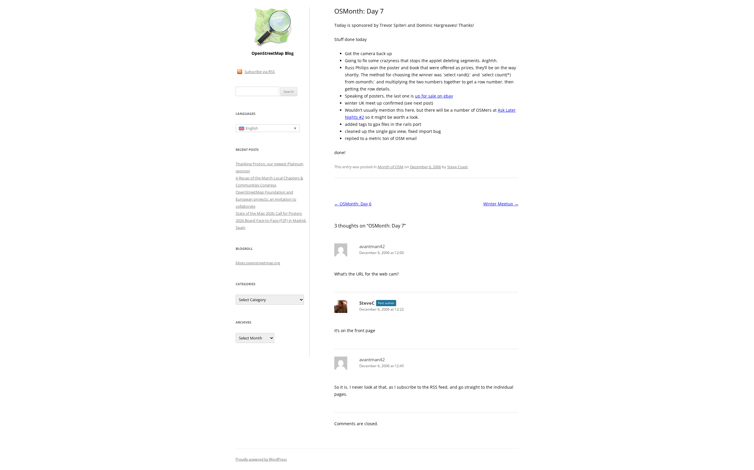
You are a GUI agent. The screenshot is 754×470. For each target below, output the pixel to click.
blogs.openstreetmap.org (258, 262)
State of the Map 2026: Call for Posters (269, 213)
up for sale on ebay (434, 96)
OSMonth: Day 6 (352, 204)
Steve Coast (457, 166)
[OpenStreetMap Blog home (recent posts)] (272, 46)
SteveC (367, 303)
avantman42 (372, 246)
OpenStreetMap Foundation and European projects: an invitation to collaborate (266, 199)
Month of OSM (391, 166)
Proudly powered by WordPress (261, 459)
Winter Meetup (500, 204)
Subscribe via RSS (259, 71)
